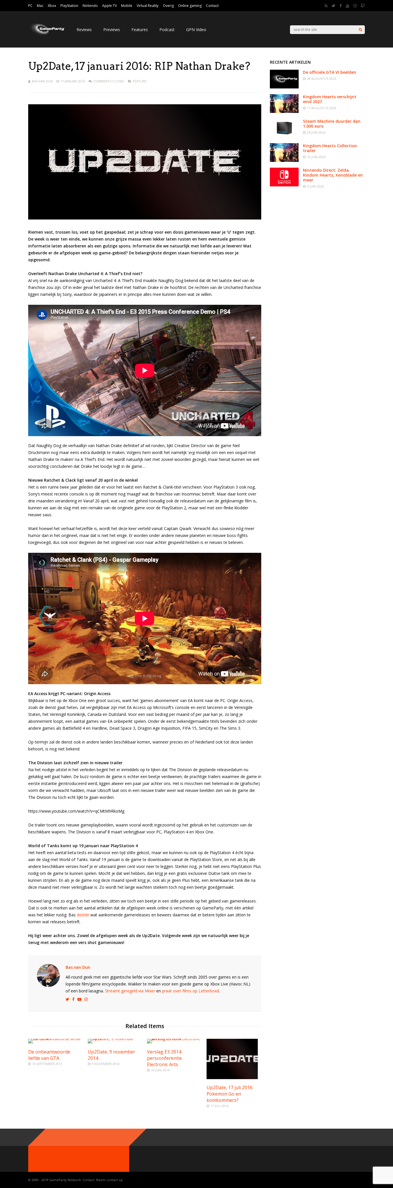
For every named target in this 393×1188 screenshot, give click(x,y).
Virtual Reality (148, 5)
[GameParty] (46, 34)
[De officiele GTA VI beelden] (284, 87)
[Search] (360, 29)
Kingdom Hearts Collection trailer (330, 148)
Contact (212, 5)
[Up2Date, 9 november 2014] (115, 1038)
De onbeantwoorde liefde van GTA (49, 1055)
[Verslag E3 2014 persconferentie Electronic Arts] (174, 1038)
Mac (40, 5)
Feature (139, 81)
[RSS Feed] (326, 6)
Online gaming (190, 5)
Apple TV (109, 5)
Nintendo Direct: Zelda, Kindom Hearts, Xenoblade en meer (333, 175)
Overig (168, 5)
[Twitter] (333, 6)
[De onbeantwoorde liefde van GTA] (55, 1038)
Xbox (52, 5)
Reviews (84, 29)
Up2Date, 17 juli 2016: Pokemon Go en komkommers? (230, 1093)
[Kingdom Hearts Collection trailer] (284, 160)
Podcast (167, 29)
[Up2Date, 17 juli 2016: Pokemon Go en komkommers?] (232, 1077)
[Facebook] (340, 6)
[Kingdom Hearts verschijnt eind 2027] (284, 111)
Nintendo (90, 5)
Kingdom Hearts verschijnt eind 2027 (329, 99)
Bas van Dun (42, 81)
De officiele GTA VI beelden (329, 72)
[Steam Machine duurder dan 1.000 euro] (284, 136)
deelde (83, 915)
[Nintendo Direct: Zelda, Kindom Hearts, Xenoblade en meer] (284, 185)
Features (139, 29)
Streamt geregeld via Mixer (130, 991)
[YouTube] (347, 6)
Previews (111, 29)
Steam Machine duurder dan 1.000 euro (331, 123)
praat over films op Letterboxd (190, 991)
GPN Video (196, 29)
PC (30, 5)
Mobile (126, 5)
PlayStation (69, 5)
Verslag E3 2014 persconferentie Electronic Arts (164, 1058)
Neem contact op (109, 1180)
